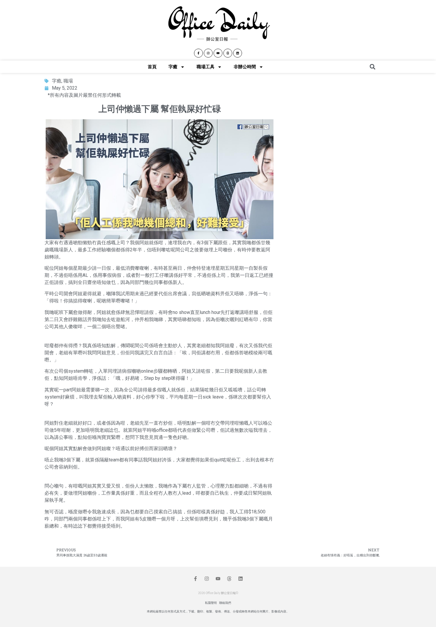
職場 (68, 81)
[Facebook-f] (198, 53)
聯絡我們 (225, 602)
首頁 (152, 66)
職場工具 (205, 66)
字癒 (172, 66)
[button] (372, 66)
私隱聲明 (211, 602)
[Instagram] (208, 53)
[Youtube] (218, 53)
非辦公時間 (245, 66)
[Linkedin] (237, 53)
